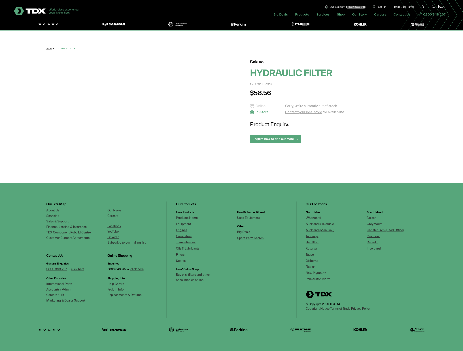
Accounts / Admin (58, 289)
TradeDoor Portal (404, 6)
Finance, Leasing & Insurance (66, 226)
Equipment (183, 224)
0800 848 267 (433, 14)
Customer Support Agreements (68, 237)
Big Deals (280, 14)
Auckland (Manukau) (320, 230)
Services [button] (323, 14)
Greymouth (375, 224)
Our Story (359, 14)
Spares (181, 260)
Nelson (372, 217)
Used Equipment (248, 217)
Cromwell (373, 236)
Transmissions (186, 242)
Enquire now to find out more (273, 138)
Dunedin (372, 242)
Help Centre (115, 283)
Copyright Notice (318, 308)
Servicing (52, 215)
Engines (181, 230)
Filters (180, 254)
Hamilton (312, 242)
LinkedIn (113, 237)
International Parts (59, 283)
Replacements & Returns (124, 294)
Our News (114, 210)
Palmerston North (318, 279)
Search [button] (381, 6)
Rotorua (311, 248)
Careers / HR (55, 294)
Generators (184, 236)
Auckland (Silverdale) (320, 224)
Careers (380, 14)
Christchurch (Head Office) (385, 230)
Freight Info (115, 289)
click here (77, 269)
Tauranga (312, 236)
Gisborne (312, 260)
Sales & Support (57, 221)
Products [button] (302, 14)
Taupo (310, 254)
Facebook (114, 226)
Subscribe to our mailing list (126, 242)
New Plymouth (316, 272)
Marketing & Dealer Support (65, 300)
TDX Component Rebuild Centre (68, 232)
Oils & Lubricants (187, 248)
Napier (310, 266)
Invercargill (374, 248)
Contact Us (402, 14)
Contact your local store (303, 112)
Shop (341, 14)
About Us (52, 210)
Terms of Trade (340, 308)
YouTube (113, 231)
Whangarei (313, 217)
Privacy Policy (361, 308)
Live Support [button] (346, 6)
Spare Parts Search (250, 238)
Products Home (187, 217)
